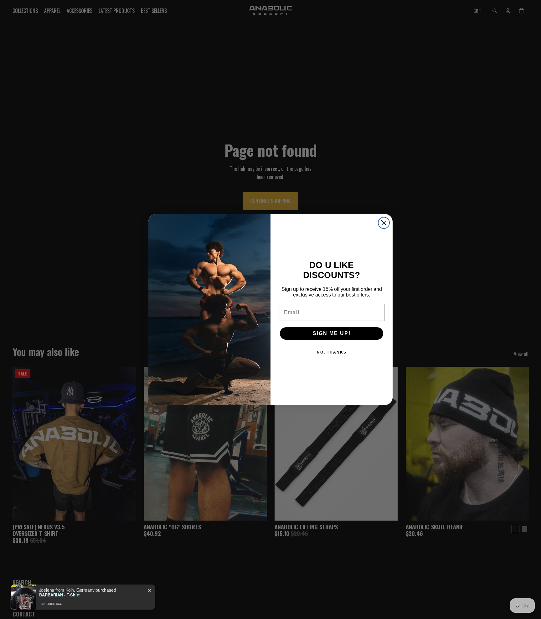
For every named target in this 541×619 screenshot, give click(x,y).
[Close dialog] (383, 222)
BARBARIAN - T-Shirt (59, 594)
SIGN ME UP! (332, 333)
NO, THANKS (332, 352)
